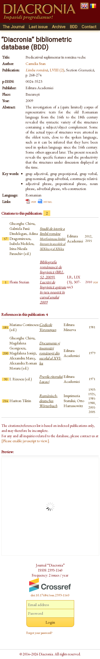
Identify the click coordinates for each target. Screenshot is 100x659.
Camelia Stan (36, 63)
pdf (33, 201)
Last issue (38, 26)
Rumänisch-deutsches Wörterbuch (48, 400)
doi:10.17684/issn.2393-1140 (50, 595)
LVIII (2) (57, 69)
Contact (89, 26)
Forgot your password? (39, 633)
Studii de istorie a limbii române (52, 238)
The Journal (13, 26)
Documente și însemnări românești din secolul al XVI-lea (50, 353)
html (48, 201)
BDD (74, 26)
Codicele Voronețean (47, 327)
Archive (59, 26)
